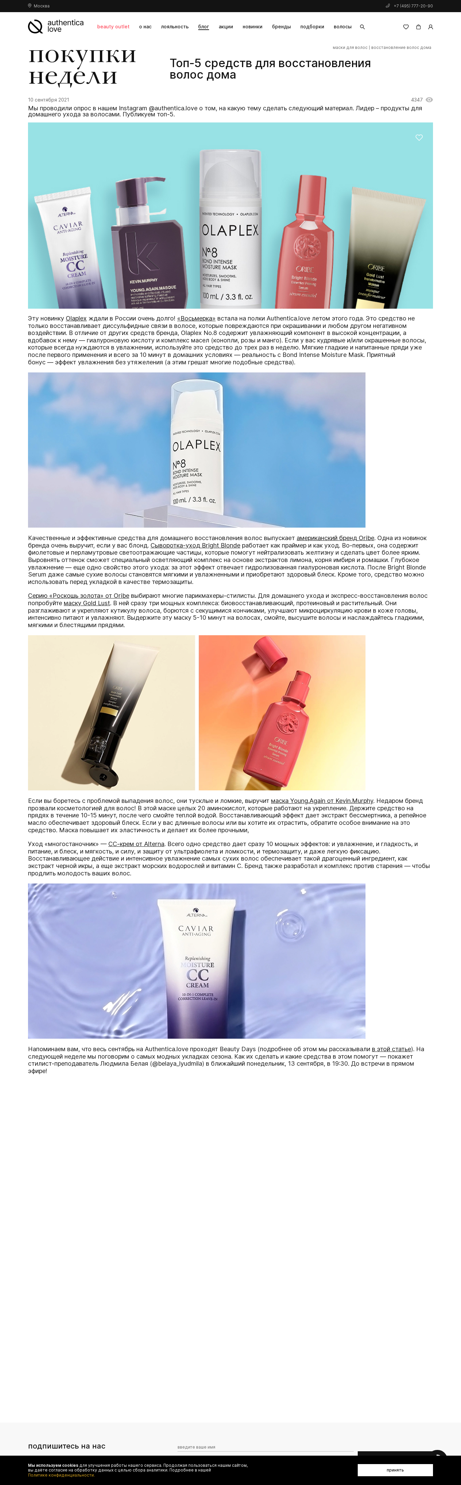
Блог (203, 26)
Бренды (281, 26)
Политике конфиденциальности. (61, 1475)
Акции (226, 26)
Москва (42, 5)
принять (395, 1470)
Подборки (312, 26)
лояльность (175, 26)
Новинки (253, 26)
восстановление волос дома (401, 48)
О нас (145, 26)
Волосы (343, 26)
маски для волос (350, 48)
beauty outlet (113, 26)
